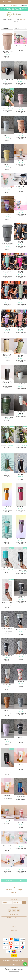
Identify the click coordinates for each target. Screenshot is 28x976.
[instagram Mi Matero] (9, 910)
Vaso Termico (7, 214)
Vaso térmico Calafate (21, 242)
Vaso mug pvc (7, 684)
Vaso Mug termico (20, 654)
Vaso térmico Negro (21, 79)
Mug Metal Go (7, 506)
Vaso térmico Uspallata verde (21, 356)
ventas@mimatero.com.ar (17, 917)
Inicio (4, 19)
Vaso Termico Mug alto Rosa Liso (7, 52)
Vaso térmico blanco (21, 412)
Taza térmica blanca (21, 384)
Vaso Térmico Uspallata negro (7, 382)
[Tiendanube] (14, 964)
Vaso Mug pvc (21, 681)
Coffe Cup (7, 795)
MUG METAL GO (21, 538)
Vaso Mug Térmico (20, 45)
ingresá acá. (24, 960)
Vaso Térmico (7, 106)
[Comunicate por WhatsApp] (25, 964)
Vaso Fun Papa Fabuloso (21, 597)
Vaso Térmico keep (7, 567)
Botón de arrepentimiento (14, 961)
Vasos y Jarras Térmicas (13, 19)
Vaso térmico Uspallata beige (7, 355)
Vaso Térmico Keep (20, 570)
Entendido (14, 973)
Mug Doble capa (20, 186)
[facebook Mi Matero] (14, 910)
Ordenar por (3, 26)
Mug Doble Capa (7, 187)
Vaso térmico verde (7, 417)
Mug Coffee (21, 160)
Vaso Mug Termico (7, 628)
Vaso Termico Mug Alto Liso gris (7, 244)
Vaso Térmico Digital (7, 768)
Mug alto (7, 135)
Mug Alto (21, 107)
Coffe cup (21, 764)
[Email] (18, 910)
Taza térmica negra (7, 79)
